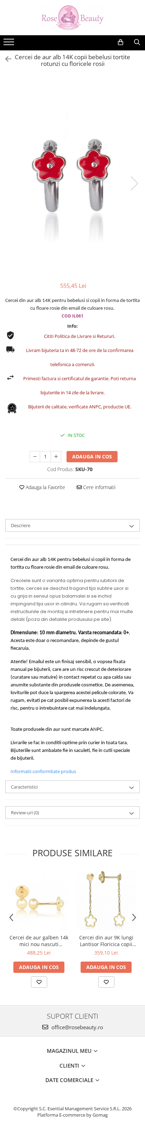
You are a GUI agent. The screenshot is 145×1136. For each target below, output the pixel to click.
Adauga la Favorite (44, 487)
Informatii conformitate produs (43, 771)
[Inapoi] (5, 59)
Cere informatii (98, 487)
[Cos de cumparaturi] (120, 42)
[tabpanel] (72, 176)
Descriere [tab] (20, 525)
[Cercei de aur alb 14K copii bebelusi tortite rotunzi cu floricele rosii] (72, 176)
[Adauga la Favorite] (39, 982)
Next (134, 183)
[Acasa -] (72, 17)
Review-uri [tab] (25, 812)
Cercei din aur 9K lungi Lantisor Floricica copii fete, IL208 (106, 940)
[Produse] (10, 44)
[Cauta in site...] (137, 42)
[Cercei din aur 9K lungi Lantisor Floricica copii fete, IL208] (106, 900)
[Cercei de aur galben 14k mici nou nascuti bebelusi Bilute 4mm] (39, 900)
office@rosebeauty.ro (76, 1027)
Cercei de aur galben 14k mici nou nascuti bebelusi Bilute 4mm (39, 940)
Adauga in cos (92, 456)
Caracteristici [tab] (24, 787)
